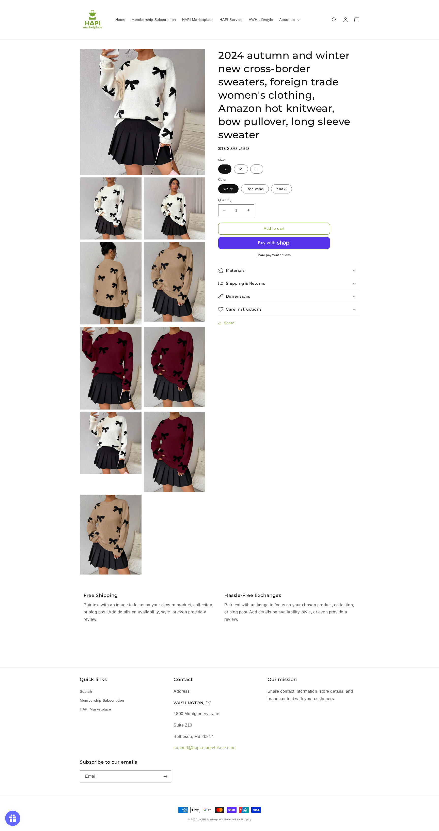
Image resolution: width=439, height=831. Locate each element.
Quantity (224, 200)
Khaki (281, 189)
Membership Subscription (102, 700)
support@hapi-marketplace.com (204, 748)
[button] (289, 19)
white (228, 189)
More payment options (274, 255)
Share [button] (229, 323)
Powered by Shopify (237, 819)
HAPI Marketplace (95, 709)
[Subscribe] (165, 776)
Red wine (254, 189)
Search (86, 691)
